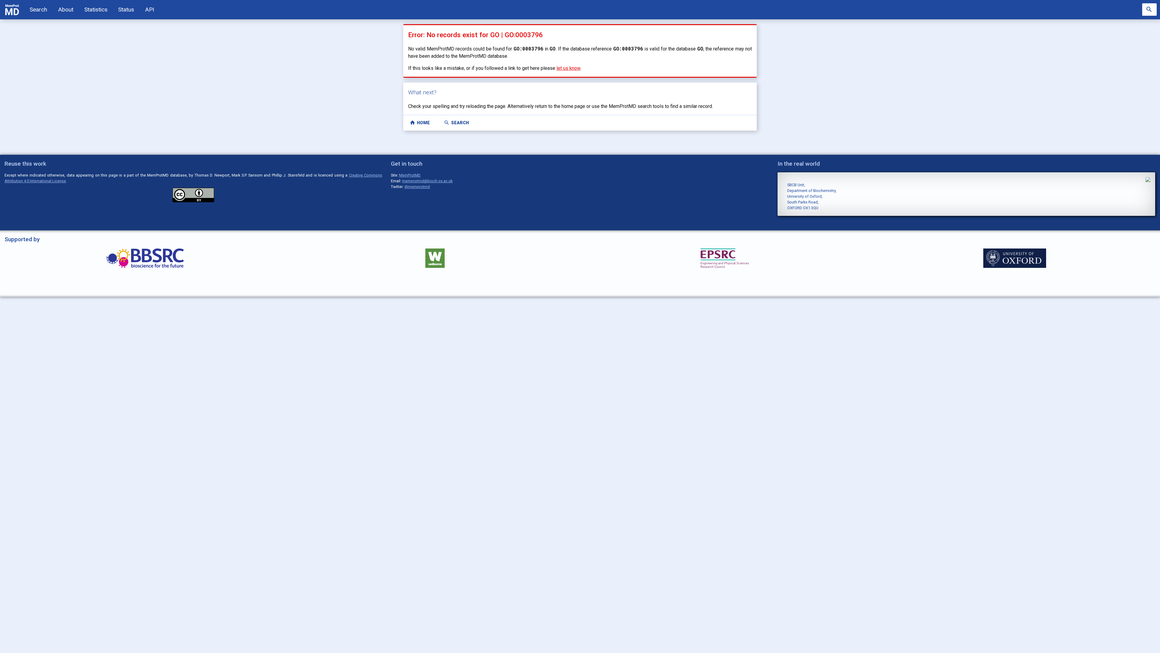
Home (420, 122)
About (65, 9)
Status (126, 9)
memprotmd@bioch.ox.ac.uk (427, 181)
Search (38, 9)
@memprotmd (417, 186)
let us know (568, 68)
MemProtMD (409, 175)
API (149, 9)
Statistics (96, 9)
